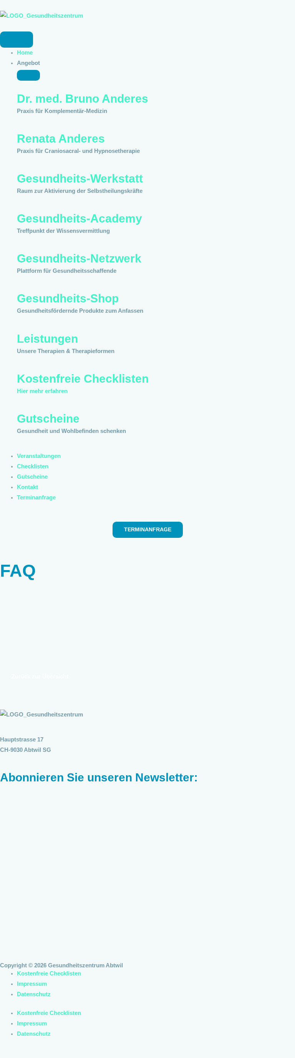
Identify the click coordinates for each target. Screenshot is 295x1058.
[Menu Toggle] (16, 40)
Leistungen (47, 338)
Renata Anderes (61, 138)
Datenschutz (34, 994)
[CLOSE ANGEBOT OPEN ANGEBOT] (28, 75)
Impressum (32, 984)
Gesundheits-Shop (68, 298)
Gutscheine (48, 418)
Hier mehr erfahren (42, 391)
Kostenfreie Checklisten (83, 378)
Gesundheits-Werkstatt (80, 178)
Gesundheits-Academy (79, 218)
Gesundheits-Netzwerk (79, 258)
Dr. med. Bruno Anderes (82, 98)
